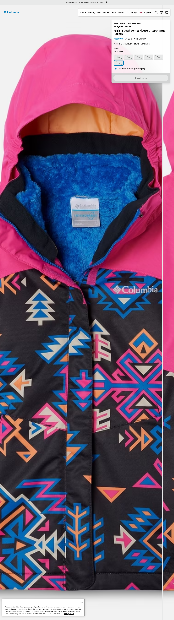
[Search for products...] (156, 12)
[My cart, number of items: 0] (166, 12)
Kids (114, 12)
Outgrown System (123, 26)
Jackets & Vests (119, 23)
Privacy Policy (69, 614)
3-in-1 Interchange (134, 23)
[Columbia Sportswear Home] (11, 12)
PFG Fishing (131, 12)
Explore (147, 12)
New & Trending (87, 12)
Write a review (140, 38)
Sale (140, 12)
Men (99, 12)
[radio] (118, 57)
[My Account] (161, 12)
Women (106, 12)
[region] (87, 312)
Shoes (121, 12)
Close (81, 602)
